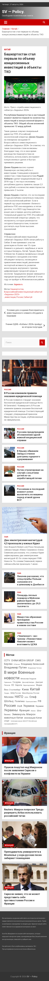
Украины (11, 710)
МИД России (15, 693)
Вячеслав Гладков (28, 679)
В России (17, 664)
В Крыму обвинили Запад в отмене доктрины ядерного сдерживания (28, 455)
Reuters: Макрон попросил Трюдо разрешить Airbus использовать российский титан (24, 812)
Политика (19, 701)
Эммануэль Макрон (23, 714)
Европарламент (29, 685)
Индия (39, 685)
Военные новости (19, 675)
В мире (10, 672)
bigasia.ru (18, 284)
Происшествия (31, 701)
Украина (28, 705)
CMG (38, 660)
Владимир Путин (15, 667)
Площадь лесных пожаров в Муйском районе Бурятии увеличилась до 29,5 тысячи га (28, 601)
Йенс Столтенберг (12, 690)
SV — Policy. (13, 11)
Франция (24, 710)
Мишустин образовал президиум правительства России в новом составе (30, 621)
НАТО (19, 697)
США (6, 537)
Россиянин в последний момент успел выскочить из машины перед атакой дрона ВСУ (30, 494)
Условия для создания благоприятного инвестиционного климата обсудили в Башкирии (25, 313)
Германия (7, 682)
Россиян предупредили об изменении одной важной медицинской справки (30, 436)
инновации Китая (33, 718)
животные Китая (13, 717)
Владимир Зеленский (32, 664)
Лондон (6, 693)
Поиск (42, 343)
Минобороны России (30, 693)
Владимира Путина (35, 668)
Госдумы (17, 682)
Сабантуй (28, 297)
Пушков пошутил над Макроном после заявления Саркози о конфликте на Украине (23, 770)
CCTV (7, 660)
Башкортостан (17, 289)
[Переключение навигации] (5, 22)
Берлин (8, 663)
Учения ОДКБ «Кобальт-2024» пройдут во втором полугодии (24, 325)
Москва (8, 697)
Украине (40, 706)
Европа (18, 685)
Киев (25, 689)
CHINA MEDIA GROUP (22, 660)
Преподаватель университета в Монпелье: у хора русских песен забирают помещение (23, 855)
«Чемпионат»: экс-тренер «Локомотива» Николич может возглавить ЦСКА (29, 640)
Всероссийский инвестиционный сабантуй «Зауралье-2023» (23, 293)
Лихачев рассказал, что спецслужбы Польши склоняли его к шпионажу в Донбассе (30, 580)
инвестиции (10, 297)
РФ (39, 701)
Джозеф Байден (28, 682)
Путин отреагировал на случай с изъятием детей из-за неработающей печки (30, 474)
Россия (19, 297)
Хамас (33, 711)
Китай (7, 49)
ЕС (12, 685)
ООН (26, 697)
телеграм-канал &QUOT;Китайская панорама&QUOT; (20, 722)
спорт (6, 721)
